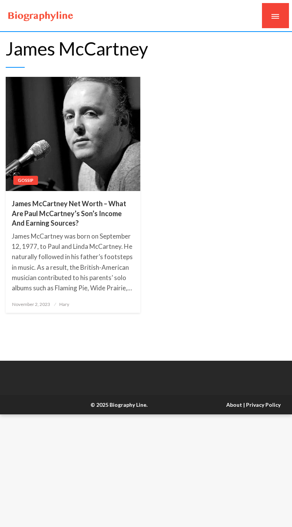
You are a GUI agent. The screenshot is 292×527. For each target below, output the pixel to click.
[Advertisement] (146, 470)
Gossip (25, 180)
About (234, 404)
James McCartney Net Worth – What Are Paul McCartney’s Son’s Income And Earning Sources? (69, 213)
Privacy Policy (263, 404)
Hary (64, 304)
